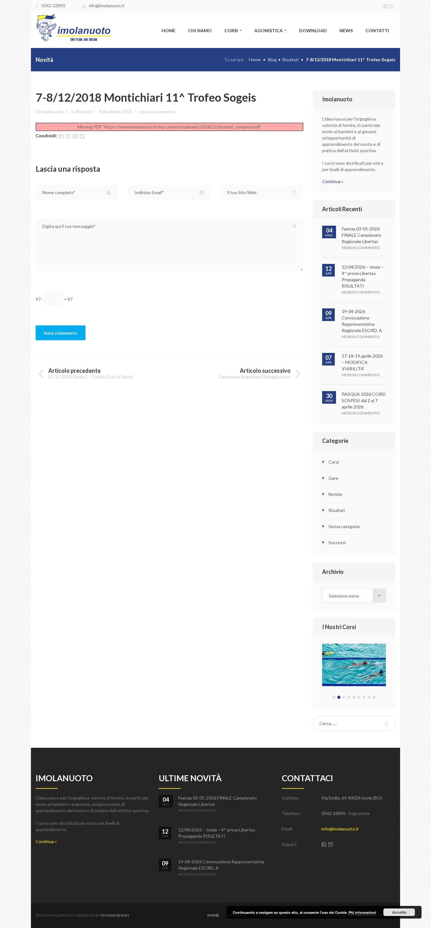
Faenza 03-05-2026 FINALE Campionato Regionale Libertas (361, 235)
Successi (337, 542)
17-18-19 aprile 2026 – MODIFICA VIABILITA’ (362, 362)
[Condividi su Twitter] (82, 136)
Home (255, 59)
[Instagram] (392, 5)
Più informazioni (362, 912)
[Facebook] (386, 5)
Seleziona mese (344, 595)
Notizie (335, 494)
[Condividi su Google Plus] (75, 136)
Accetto (399, 912)
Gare (333, 478)
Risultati (290, 59)
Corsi (333, 462)
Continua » (332, 181)
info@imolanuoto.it (106, 5)
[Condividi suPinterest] (68, 136)
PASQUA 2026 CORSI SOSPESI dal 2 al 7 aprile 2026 (364, 400)
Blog (272, 59)
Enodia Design (115, 915)
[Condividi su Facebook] (61, 136)
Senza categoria (344, 526)
